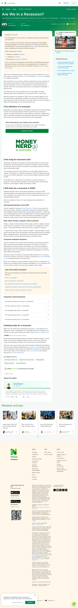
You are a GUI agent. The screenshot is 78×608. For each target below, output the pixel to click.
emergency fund (34, 347)
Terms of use (60, 452)
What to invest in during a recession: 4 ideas (18, 290)
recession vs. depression (40, 332)
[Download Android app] (16, 501)
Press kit (34, 477)
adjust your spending (33, 350)
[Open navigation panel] (2, 3)
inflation (22, 54)
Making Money (40, 359)
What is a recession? (11, 277)
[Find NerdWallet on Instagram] (60, 490)
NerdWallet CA (51, 600)
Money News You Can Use (27, 359)
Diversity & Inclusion (35, 461)
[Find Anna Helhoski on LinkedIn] (19, 386)
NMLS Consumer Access (37, 507)
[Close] (35, 595)
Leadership (35, 454)
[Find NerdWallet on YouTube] (57, 490)
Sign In (66, 3)
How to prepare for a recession (14, 281)
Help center (47, 452)
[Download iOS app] (15, 492)
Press (33, 474)
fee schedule (40, 558)
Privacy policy (61, 458)
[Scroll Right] (74, 423)
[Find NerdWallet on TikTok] (66, 490)
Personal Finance (21, 363)
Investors (34, 479)
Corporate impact (37, 459)
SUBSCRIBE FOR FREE (27, 131)
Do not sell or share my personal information (62, 470)
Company (34, 452)
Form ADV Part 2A (41, 555)
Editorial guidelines (35, 465)
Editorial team (36, 472)
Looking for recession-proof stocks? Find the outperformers (23, 287)
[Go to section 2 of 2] (40, 436)
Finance (8, 9)
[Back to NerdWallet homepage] (3, 9)
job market (16, 57)
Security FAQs (48, 454)
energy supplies (33, 46)
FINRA (38, 551)
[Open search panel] (59, 3)
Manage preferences (17, 602)
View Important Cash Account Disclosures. (40, 566)
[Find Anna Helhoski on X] (14, 386)
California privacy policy (61, 461)
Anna (17, 384)
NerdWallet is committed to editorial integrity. (65, 51)
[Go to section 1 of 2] (37, 436)
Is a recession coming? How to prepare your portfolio (21, 284)
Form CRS (34, 555)
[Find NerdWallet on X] (54, 490)
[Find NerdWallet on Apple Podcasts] (63, 490)
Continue (30, 602)
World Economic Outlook (29, 208)
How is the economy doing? (18, 335)
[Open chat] (74, 604)
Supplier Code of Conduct (61, 455)
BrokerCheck (35, 559)
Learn (14, 9)
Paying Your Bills (9, 363)
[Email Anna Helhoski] (17, 386)
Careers (34, 456)
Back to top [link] (9, 373)
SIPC (42, 551)
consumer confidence (20, 59)
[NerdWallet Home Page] (9, 3)
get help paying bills (17, 352)
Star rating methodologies (36, 469)
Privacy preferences (60, 465)
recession (40, 76)
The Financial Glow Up (11, 359)
